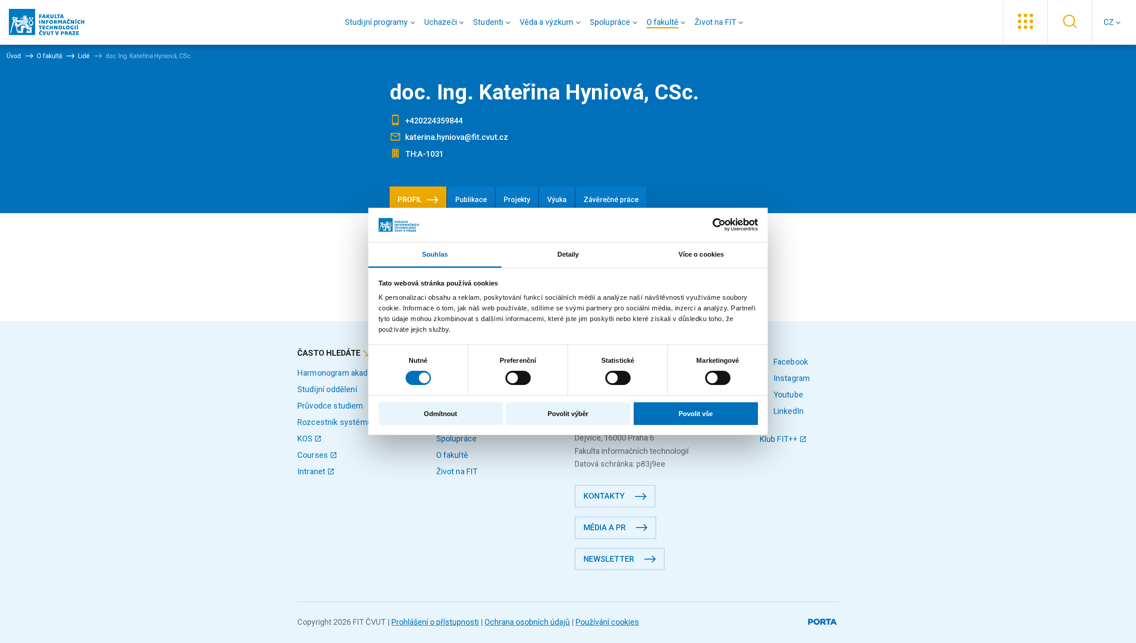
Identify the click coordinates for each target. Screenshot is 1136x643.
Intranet (312, 471)
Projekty (517, 199)
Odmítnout (440, 413)
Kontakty (604, 495)
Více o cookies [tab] (701, 254)
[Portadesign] (823, 620)
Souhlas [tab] (435, 254)
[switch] (518, 378)
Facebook (790, 361)
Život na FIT (457, 471)
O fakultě (452, 455)
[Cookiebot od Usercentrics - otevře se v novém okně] (719, 224)
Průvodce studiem (330, 405)
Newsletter (609, 559)
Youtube (787, 394)
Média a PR (605, 527)
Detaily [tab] (568, 254)
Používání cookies (607, 622)
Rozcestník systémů (334, 422)
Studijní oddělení (327, 389)
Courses (313, 455)
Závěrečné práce (611, 199)
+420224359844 (434, 120)
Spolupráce (456, 438)
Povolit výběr (568, 413)
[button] (382, 22)
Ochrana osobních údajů (527, 622)
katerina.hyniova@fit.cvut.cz (456, 137)
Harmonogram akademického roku (359, 372)
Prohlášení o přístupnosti (435, 622)
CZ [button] (1110, 22)
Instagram (791, 378)
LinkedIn (788, 411)
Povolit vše (695, 413)
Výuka (557, 199)
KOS (306, 438)
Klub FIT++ (780, 439)
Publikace (471, 199)
